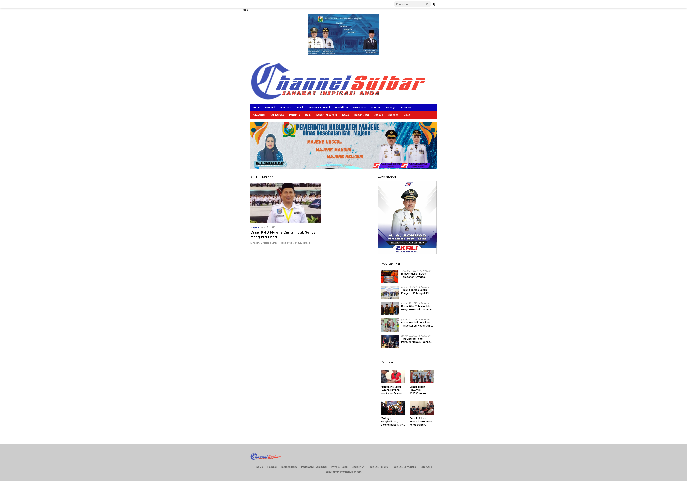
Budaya (378, 115)
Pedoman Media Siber (314, 466)
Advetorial (259, 115)
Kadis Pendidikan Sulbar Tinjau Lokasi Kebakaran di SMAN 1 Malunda (416, 324)
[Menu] (252, 4)
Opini (308, 115)
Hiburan (375, 107)
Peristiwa (294, 115)
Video (406, 115)
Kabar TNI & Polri (326, 115)
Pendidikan (341, 107)
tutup (245, 10)
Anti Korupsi (277, 115)
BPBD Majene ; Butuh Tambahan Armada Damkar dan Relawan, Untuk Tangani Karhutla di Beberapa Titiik (416, 275)
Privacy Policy (339, 466)
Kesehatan (359, 107)
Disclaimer (358, 466)
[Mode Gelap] (435, 4)
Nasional (270, 107)
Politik (300, 107)
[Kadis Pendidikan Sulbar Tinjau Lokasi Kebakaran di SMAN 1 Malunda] (390, 325)
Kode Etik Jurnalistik (404, 466)
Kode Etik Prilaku (378, 466)
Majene (254, 227)
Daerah (284, 107)
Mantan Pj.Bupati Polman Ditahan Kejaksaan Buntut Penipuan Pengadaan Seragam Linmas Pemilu (391, 390)
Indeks (345, 115)
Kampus (406, 107)
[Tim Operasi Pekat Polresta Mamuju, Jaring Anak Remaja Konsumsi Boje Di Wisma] (390, 341)
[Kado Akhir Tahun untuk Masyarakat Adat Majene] (390, 308)
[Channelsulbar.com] (343, 80)
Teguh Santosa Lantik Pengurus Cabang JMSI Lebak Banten (415, 291)
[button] (427, 4)
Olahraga (390, 107)
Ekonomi (393, 115)
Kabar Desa (361, 115)
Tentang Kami (289, 466)
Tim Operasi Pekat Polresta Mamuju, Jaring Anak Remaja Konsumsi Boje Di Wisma (415, 340)
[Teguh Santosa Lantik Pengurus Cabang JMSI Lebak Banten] (390, 292)
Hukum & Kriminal (319, 107)
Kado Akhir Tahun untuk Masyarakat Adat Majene (416, 308)
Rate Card (426, 466)
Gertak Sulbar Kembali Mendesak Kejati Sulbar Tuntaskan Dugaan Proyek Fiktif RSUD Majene (421, 421)
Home (256, 107)
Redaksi (272, 466)
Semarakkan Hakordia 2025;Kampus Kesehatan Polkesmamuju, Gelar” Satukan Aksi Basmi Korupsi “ (421, 390)
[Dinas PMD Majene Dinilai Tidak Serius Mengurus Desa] (285, 203)
